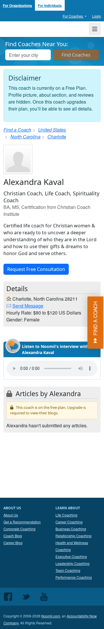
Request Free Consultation (36, 269)
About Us (10, 514)
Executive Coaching (71, 556)
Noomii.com (50, 615)
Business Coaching (70, 528)
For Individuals (50, 5)
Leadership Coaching (72, 563)
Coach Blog (12, 535)
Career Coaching (69, 521)
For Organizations (17, 5)
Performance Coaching (73, 577)
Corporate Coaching (19, 528)
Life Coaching (66, 514)
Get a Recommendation (22, 521)
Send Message (27, 305)
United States (52, 129)
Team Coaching (67, 570)
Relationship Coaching (73, 535)
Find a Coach (17, 129)
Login (96, 16)
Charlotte (56, 136)
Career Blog (13, 542)
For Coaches (73, 16)
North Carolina (25, 136)
